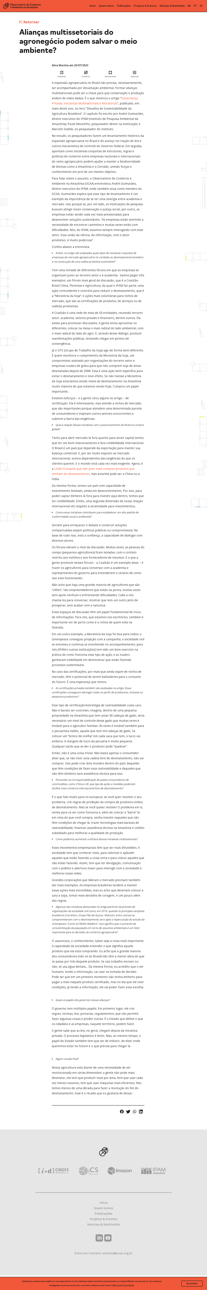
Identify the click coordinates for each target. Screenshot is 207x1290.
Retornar (30, 22)
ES (201, 5)
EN (189, 5)
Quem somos (103, 1208)
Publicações (103, 1213)
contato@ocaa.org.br (117, 1253)
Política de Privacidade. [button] (122, 1285)
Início (104, 1203)
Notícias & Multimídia (103, 1224)
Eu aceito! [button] (192, 1283)
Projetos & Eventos (103, 1219)
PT (195, 5)
